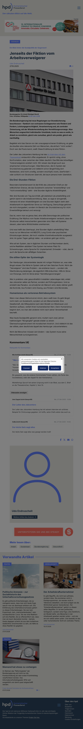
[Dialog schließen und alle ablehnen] (61, 358)
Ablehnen (43, 368)
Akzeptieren (55, 368)
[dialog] (41, 364)
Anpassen (26, 368)
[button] (78, 9)
